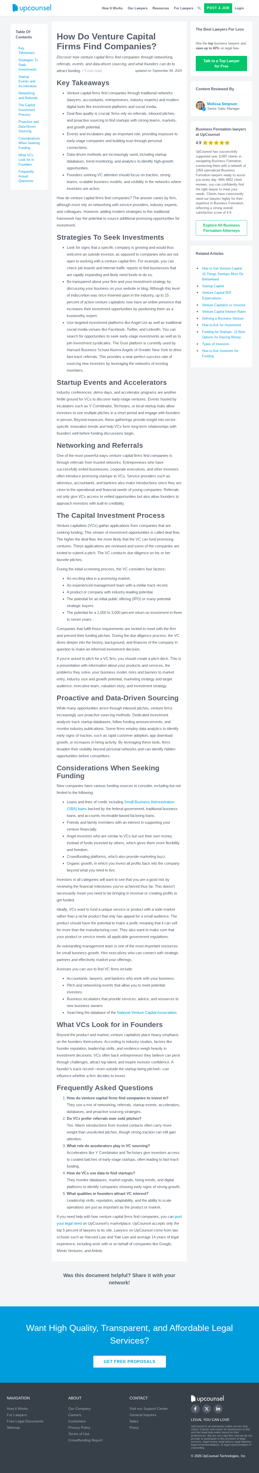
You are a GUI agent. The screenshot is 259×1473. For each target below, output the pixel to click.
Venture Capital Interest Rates (224, 312)
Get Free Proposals (130, 1361)
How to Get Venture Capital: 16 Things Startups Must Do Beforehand (222, 273)
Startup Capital (213, 286)
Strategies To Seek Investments (28, 64)
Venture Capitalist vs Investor (223, 305)
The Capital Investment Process (26, 109)
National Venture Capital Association (146, 1012)
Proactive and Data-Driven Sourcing (28, 126)
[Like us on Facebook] (195, 1408)
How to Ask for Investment (221, 325)
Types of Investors (215, 344)
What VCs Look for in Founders (26, 159)
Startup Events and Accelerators (27, 81)
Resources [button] (161, 8)
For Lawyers (183, 8)
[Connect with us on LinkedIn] (218, 1408)
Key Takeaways (26, 50)
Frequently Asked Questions (26, 176)
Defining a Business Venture (223, 318)
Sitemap (13, 1427)
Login (239, 8)
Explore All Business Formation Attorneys (222, 228)
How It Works (112, 8)
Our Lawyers (137, 8)
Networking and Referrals (28, 95)
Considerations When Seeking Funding (29, 143)
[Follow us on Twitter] (206, 1409)
